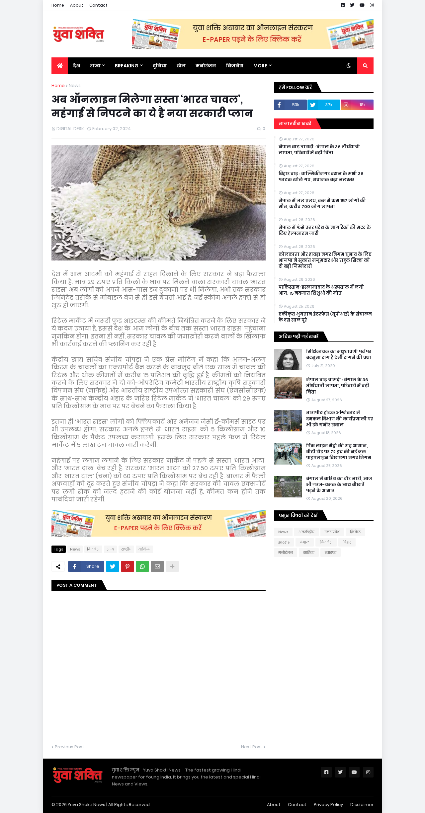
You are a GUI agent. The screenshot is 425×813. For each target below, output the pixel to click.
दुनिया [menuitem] (160, 65)
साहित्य (308, 552)
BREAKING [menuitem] (126, 65)
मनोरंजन (285, 552)
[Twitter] (112, 566)
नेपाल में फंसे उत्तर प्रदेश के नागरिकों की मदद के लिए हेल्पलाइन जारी (325, 231)
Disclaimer (362, 804)
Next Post (251, 747)
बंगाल (304, 542)
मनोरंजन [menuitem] (206, 65)
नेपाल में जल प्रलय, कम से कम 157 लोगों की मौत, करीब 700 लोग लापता (322, 204)
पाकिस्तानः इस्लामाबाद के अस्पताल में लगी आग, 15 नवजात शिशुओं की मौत (321, 290)
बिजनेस (93, 549)
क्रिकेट (355, 532)
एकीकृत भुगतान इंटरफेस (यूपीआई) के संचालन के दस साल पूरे (325, 317)
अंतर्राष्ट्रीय (306, 532)
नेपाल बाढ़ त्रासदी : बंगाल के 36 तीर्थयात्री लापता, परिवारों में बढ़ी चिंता (319, 150)
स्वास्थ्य (330, 552)
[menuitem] (59, 65)
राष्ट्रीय (126, 549)
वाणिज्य (144, 549)
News (75, 85)
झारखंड (284, 542)
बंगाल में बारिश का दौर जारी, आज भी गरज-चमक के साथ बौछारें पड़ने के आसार (339, 485)
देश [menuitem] (76, 65)
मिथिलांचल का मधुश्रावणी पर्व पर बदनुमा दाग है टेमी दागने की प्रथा (338, 355)
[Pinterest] (127, 566)
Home (57, 5)
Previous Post (69, 747)
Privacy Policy (328, 804)
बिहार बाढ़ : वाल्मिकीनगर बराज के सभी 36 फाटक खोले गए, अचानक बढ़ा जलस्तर (321, 177)
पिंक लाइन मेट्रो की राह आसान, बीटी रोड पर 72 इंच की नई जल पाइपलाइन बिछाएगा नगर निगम (338, 452)
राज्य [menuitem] (95, 65)
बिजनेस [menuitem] (234, 65)
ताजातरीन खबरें (295, 123)
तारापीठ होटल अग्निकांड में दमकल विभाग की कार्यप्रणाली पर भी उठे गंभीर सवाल (339, 419)
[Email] (157, 566)
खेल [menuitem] (181, 65)
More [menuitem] (260, 65)
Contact (98, 5)
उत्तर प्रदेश (332, 532)
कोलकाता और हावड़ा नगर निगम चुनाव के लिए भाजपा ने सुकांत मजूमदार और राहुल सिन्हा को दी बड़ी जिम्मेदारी (325, 260)
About (76, 5)
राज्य (110, 549)
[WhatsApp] (142, 566)
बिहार (347, 542)
